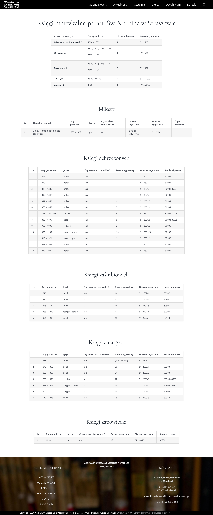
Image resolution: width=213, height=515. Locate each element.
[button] (204, 4)
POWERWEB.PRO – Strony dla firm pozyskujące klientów (142, 512)
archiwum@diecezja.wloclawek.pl (171, 496)
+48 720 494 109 (169, 502)
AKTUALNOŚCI (46, 477)
